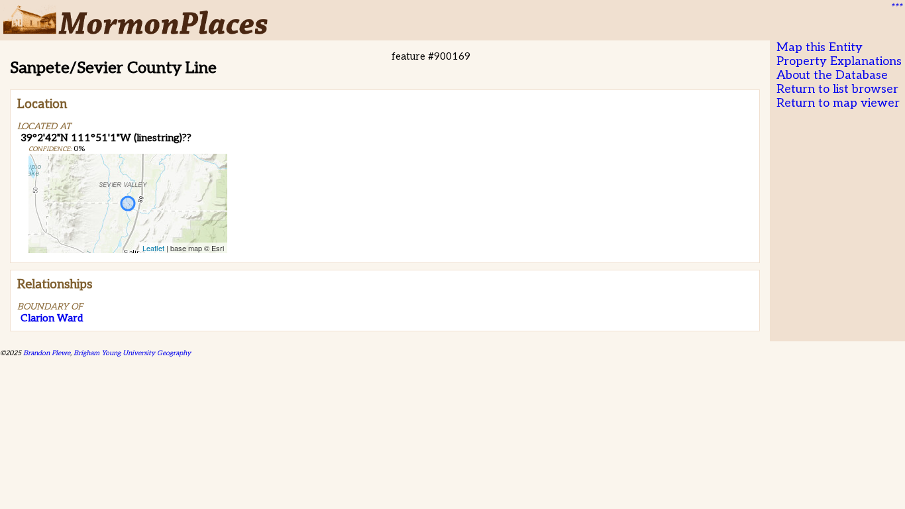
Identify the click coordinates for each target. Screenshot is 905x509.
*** (896, 7)
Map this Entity (819, 47)
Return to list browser (837, 89)
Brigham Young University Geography (132, 353)
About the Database (832, 75)
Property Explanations (839, 61)
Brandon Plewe (46, 353)
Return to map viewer (838, 103)
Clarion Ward (52, 318)
